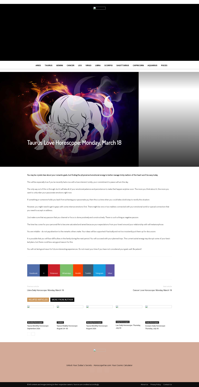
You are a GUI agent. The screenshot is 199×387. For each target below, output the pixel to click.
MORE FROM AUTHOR (62, 299)
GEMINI (59, 65)
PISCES (164, 65)
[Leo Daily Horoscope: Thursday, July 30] (129, 314)
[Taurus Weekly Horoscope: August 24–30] (70, 314)
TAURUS (48, 65)
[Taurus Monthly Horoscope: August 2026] (99, 314)
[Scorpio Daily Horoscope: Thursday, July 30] (158, 314)
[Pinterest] (170, 2)
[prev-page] (29, 334)
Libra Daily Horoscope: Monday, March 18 (45, 290)
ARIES (38, 65)
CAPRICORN (138, 65)
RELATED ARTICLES (38, 299)
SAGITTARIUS (122, 65)
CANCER (70, 65)
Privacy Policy (156, 384)
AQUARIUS (152, 65)
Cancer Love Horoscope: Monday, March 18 (152, 290)
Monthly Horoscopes (35, 322)
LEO (80, 65)
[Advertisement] (99, 42)
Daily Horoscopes (123, 322)
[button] (196, 65)
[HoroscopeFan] (99, 13)
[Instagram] (165, 2)
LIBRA (98, 65)
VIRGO (88, 65)
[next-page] (33, 334)
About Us (144, 384)
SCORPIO (108, 65)
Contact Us (167, 384)
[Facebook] (161, 2)
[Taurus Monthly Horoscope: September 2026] (40, 314)
